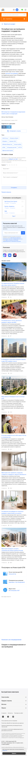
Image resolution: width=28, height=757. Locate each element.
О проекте (3, 713)
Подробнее (4, 750)
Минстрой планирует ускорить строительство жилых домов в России (12, 549)
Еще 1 (14, 216)
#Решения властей (11, 147)
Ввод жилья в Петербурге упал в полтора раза (12, 397)
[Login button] (17, 9)
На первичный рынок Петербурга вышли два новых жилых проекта (12, 284)
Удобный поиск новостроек (10, 15)
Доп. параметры (7, 19)
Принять (14, 753)
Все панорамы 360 (14, 590)
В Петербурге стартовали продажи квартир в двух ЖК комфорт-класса (13, 360)
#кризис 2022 (12, 141)
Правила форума (6, 192)
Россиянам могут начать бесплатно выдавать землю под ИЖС (11, 321)
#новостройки (17, 144)
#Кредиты (4, 141)
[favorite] (13, 9)
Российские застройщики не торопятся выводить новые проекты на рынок (12, 512)
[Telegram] (8, 127)
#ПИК (3, 147)
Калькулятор (12, 574)
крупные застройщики (11, 73)
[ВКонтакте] (3, 127)
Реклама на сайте (18, 713)
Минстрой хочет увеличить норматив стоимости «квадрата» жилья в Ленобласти (13, 473)
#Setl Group (5, 138)
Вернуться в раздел (9, 24)
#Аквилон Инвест (14, 138)
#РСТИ (20, 147)
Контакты (10, 713)
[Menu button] (22, 9)
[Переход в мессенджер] (13, 716)
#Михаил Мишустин (7, 144)
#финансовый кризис (7, 150)
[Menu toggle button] (25, 9)
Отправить (14, 187)
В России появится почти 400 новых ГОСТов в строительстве (13, 436)
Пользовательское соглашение (9, 720)
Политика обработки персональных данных (12, 723)
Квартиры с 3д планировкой (17, 582)
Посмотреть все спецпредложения (11, 639)
